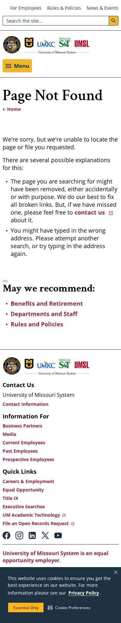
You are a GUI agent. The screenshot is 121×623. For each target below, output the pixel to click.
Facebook (6, 535)
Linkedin (32, 535)
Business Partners (22, 426)
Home (14, 109)
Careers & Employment (28, 481)
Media (9, 434)
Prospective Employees (28, 459)
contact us (90, 212)
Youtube (58, 535)
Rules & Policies (64, 8)
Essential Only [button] (25, 607)
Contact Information (25, 404)
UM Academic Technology (31, 515)
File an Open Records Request (36, 523)
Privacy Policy (83, 593)
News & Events (102, 8)
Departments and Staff (44, 314)
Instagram (19, 535)
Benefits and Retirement (47, 303)
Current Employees (24, 442)
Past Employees (20, 451)
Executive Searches (24, 506)
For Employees (26, 8)
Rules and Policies (37, 324)
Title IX (10, 498)
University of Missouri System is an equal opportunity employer (55, 557)
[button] (69, 607)
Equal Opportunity (23, 490)
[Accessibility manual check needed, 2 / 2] (5, 281)
